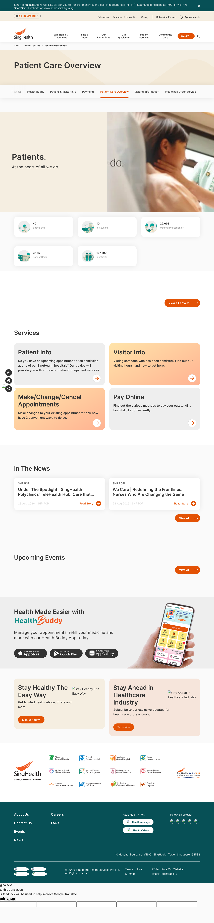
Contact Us (23, 823)
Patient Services (32, 45)
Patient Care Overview (114, 91)
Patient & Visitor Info (63, 91)
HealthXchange (141, 822)
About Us (21, 814)
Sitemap (130, 873)
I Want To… (186, 36)
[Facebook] (172, 821)
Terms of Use (133, 869)
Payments (88, 91)
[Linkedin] (184, 821)
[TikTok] (178, 821)
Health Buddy (35, 91)
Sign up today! (31, 719)
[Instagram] (190, 821)
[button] (17, 91)
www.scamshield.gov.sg (59, 8)
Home (17, 45)
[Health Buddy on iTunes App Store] (30, 653)
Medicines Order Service (180, 91)
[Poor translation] (11, 899)
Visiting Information (146, 91)
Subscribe (123, 727)
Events (19, 832)
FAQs (55, 823)
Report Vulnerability (164, 873)
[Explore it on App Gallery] (101, 653)
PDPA (155, 869)
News (18, 840)
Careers (57, 814)
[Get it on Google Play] (66, 653)
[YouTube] (196, 821)
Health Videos (141, 830)
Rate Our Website (172, 869)
